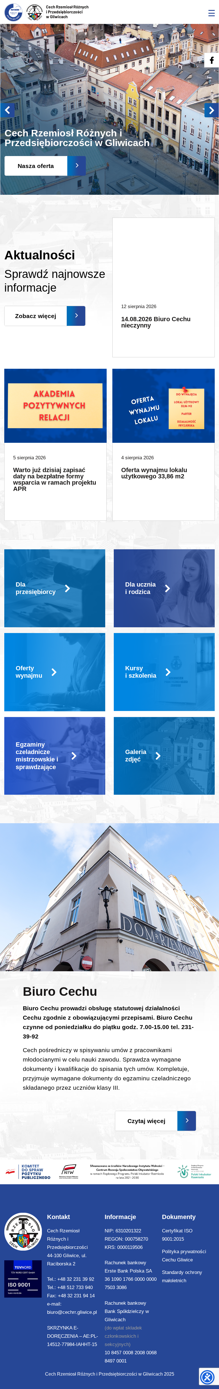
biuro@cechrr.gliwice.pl (72, 1312)
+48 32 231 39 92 (75, 1279)
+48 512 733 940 (75, 1287)
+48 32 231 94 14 (76, 1295)
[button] (211, 110)
